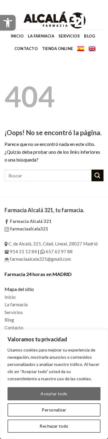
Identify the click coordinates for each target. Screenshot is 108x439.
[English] (92, 48)
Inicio (17, 36)
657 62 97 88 (59, 251)
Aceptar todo (53, 393)
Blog (89, 36)
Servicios (69, 36)
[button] (8, 23)
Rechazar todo (54, 426)
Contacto (26, 48)
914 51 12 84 (23, 251)
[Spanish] (80, 48)
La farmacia (41, 36)
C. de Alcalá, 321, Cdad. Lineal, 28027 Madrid (53, 243)
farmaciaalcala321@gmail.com (40, 259)
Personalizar (54, 409)
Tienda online (57, 48)
